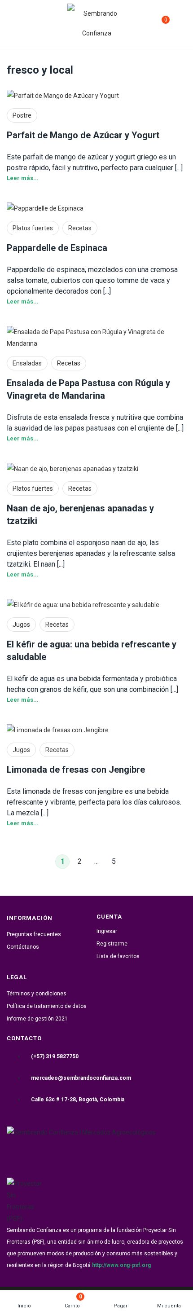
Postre (22, 115)
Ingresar (106, 931)
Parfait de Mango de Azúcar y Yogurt (83, 135)
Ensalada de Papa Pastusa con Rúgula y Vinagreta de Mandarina (88, 389)
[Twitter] (108, 1154)
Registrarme (111, 944)
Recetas (80, 228)
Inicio (24, 1306)
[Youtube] (153, 1154)
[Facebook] (18, 1154)
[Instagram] (63, 1154)
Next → (130, 861)
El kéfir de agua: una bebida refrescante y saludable (91, 650)
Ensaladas (27, 363)
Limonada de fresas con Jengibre (76, 769)
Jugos (21, 624)
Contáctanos (23, 947)
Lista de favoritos (118, 956)
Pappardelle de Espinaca (57, 247)
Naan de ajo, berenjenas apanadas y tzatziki (80, 514)
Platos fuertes (33, 228)
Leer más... (23, 178)
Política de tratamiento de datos (47, 1006)
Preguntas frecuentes (34, 934)
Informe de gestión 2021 (37, 1019)
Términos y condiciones (36, 993)
